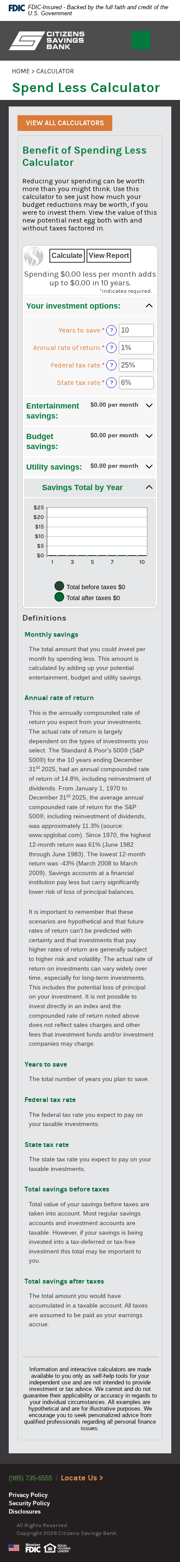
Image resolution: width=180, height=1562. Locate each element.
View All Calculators (65, 123)
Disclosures (25, 1511)
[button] (90, 306)
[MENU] (141, 40)
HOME (21, 71)
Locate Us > (82, 1478)
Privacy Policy (28, 1495)
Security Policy (29, 1503)
